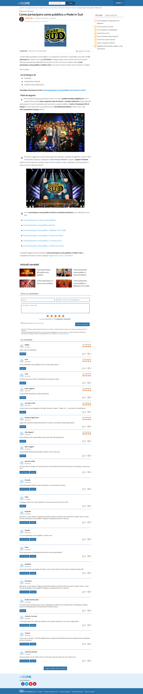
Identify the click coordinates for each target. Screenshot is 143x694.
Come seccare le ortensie (105, 26)
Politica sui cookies (89, 691)
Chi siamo (39, 691)
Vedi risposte (24, 592)
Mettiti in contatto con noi (51, 691)
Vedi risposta (24, 472)
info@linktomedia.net (63, 334)
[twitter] (27, 684)
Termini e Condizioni (65, 691)
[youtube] (30, 684)
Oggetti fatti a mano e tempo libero (48, 8)
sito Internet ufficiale (59, 159)
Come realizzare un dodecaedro (107, 30)
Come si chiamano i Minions (106, 43)
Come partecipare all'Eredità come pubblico (43, 272)
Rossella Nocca (30, 22)
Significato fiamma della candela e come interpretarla (110, 47)
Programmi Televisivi (70, 8)
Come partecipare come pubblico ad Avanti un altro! (64, 90)
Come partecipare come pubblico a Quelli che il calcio (43, 245)
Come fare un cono (103, 33)
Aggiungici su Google (84, 51)
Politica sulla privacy (77, 691)
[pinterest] (34, 684)
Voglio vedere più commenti (55, 668)
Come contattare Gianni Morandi (107, 36)
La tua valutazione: (46, 319)
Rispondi (22, 354)
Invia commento (82, 324)
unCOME (21, 8)
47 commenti (52, 18)
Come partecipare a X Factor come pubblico (45, 282)
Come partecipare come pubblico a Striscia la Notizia (43, 235)
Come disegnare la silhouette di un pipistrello (108, 22)
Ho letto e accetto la (33, 323)
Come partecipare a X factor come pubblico (39, 220)
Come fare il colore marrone (106, 39)
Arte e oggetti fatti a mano (31, 8)
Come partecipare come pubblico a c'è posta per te (42, 240)
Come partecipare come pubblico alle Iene (39, 225)
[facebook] (23, 684)
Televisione (61, 8)
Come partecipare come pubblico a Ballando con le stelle (44, 230)
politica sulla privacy (38, 323)
